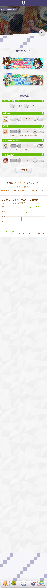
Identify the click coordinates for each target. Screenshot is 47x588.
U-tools (3, 9)
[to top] (42, 577)
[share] (42, 32)
